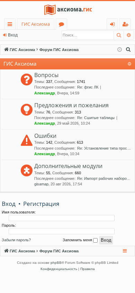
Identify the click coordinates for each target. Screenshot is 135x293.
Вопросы (46, 75)
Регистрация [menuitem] (126, 25)
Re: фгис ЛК (87, 87)
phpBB (56, 263)
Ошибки (45, 136)
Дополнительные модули (68, 166)
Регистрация (41, 204)
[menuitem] (128, 49)
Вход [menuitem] (114, 25)
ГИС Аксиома (35, 24)
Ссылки (11, 25)
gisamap (41, 184)
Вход (13, 35)
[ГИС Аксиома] (67, 9)
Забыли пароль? (16, 240)
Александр (44, 93)
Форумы (63, 25)
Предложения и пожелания (71, 105)
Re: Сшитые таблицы (96, 118)
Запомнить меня (78, 240)
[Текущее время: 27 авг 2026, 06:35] (119, 50)
